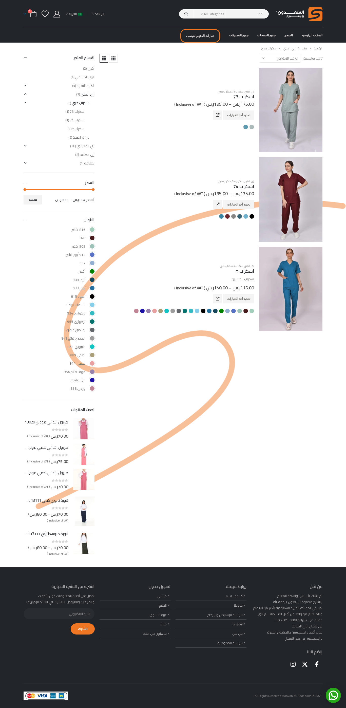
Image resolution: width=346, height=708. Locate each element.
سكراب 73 (237, 91)
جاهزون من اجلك (155, 633)
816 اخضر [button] (251, 311)
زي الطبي (249, 91)
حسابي (162, 596)
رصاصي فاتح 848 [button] (172, 311)
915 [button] (227, 216)
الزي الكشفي (84, 77)
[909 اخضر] (92, 246)
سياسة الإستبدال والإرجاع (225, 615)
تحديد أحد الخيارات (238, 115)
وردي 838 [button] (136, 311)
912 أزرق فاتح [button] (233, 311)
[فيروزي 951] (92, 346)
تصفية (33, 199)
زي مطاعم (87, 154)
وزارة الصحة (81, 137)
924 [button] (245, 127)
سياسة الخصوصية (230, 643)
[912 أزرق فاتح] (92, 254)
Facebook (317, 664)
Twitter (305, 664)
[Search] (186, 14)
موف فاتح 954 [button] (148, 311)
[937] (92, 263)
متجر (163, 624)
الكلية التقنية (85, 85)
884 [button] (239, 216)
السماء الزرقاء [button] (197, 311)
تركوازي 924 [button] (191, 311)
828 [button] (245, 311)
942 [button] (221, 216)
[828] (92, 238)
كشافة (89, 163)
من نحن (237, 633)
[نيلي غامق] (92, 380)
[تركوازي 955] (92, 321)
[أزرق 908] (92, 279)
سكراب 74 (237, 181)
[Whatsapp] (333, 695)
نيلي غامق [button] (142, 311)
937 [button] (227, 311)
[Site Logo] (299, 14)
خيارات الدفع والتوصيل (200, 35)
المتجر (288, 35)
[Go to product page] (290, 110)
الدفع (163, 605)
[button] (113, 58)
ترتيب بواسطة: (312, 58)
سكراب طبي (224, 91)
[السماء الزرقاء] (92, 305)
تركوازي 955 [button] (185, 311)
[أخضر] (92, 271)
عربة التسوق (158, 615)
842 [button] (245, 216)
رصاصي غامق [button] (179, 311)
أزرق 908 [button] (215, 311)
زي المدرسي (85, 146)
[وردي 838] (92, 388)
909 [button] (251, 127)
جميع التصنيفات (238, 35)
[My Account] (57, 14)
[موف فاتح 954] (92, 371)
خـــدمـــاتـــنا (234, 596)
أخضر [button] (221, 311)
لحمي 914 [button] (154, 311)
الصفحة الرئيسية (312, 35)
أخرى (90, 68)
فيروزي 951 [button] (166, 311)
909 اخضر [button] (239, 311)
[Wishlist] (45, 13)
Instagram (293, 664)
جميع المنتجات (266, 35)
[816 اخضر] (92, 229)
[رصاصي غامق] (92, 330)
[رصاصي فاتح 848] (92, 338)
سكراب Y (238, 266)
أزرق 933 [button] (209, 311)
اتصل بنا (238, 624)
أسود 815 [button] (203, 311)
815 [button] (251, 216)
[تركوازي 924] (92, 313)
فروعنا (238, 605)
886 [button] (233, 216)
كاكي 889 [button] (160, 311)
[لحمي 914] (92, 363)
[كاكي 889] (92, 355)
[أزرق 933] (92, 288)
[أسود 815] (92, 296)
